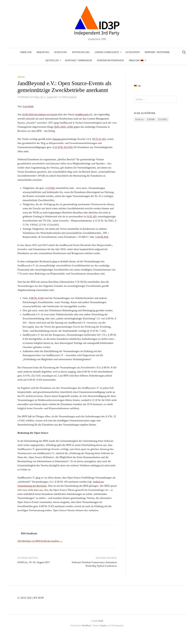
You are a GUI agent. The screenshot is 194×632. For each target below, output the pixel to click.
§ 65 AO (92, 216)
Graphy (103, 625)
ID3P (100, 621)
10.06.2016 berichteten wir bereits (39, 114)
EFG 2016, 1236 (63, 126)
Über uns (26, 52)
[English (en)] (139, 85)
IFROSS (21, 77)
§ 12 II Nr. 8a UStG (63, 147)
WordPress (86, 625)
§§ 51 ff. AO (99, 139)
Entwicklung (81, 52)
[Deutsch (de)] (135, 85)
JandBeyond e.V (83, 114)
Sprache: (135, 60)
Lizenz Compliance (107, 52)
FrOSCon (139, 119)
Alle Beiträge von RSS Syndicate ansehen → (39, 541)
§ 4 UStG (50, 188)
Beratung (43, 52)
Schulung (60, 52)
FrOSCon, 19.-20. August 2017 (33, 562)
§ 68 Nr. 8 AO (36, 298)
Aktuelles (52, 60)
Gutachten (132, 52)
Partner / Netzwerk (157, 52)
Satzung (57, 139)
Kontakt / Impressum (78, 60)
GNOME (151, 119)
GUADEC (162, 119)
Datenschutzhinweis (110, 60)
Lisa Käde (28, 106)
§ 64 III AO (101, 236)
